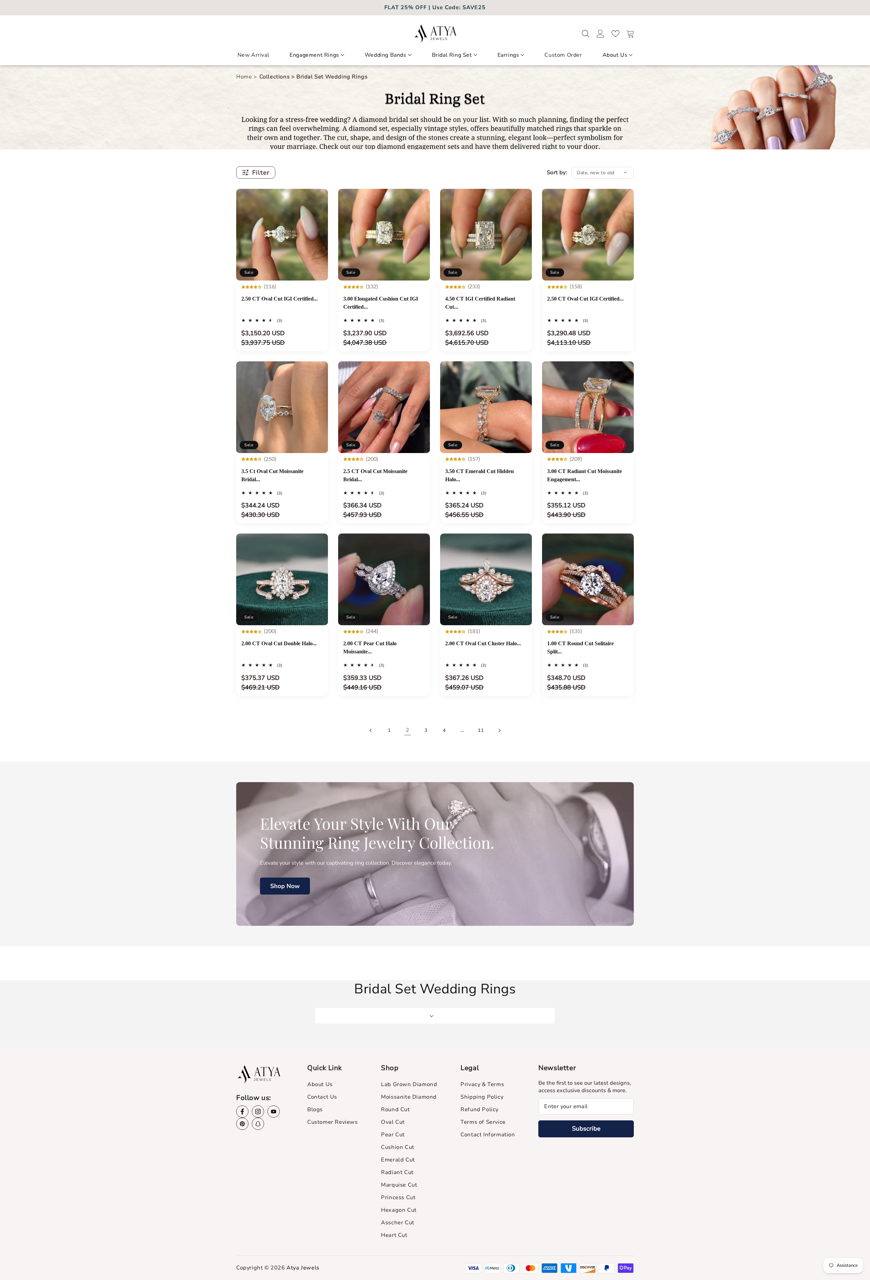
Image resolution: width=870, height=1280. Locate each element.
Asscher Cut (397, 1222)
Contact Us (322, 1097)
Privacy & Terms (482, 1084)
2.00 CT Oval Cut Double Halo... (279, 643)
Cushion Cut (397, 1147)
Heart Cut (394, 1235)
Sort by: (557, 172)
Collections (277, 76)
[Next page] (499, 730)
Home (245, 76)
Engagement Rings (314, 55)
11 (481, 730)
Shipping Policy (481, 1097)
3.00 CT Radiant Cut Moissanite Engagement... (584, 475)
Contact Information (487, 1134)
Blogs (315, 1109)
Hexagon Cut (399, 1210)
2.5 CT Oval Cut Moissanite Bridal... (375, 475)
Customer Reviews (332, 1122)
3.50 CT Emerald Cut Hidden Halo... (479, 475)
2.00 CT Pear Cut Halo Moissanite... (370, 647)
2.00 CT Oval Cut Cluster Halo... (483, 643)
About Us (615, 55)
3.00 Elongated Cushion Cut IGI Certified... (380, 303)
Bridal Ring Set (452, 55)
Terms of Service (483, 1122)
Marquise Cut (399, 1185)
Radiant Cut (397, 1172)
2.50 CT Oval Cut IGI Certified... (279, 299)
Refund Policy (479, 1109)
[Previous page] (370, 730)
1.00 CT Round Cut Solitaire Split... (580, 647)
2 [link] (408, 730)
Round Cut (395, 1109)
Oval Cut (393, 1122)
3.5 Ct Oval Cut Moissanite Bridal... (272, 475)
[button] (317, 58)
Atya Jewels (302, 1268)
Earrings (508, 55)
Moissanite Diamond (409, 1097)
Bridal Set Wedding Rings (331, 76)
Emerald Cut (398, 1159)
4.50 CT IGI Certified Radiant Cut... (480, 303)
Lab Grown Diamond (409, 1084)
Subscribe (586, 1128)
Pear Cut (393, 1134)
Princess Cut (398, 1197)
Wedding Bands (385, 55)
